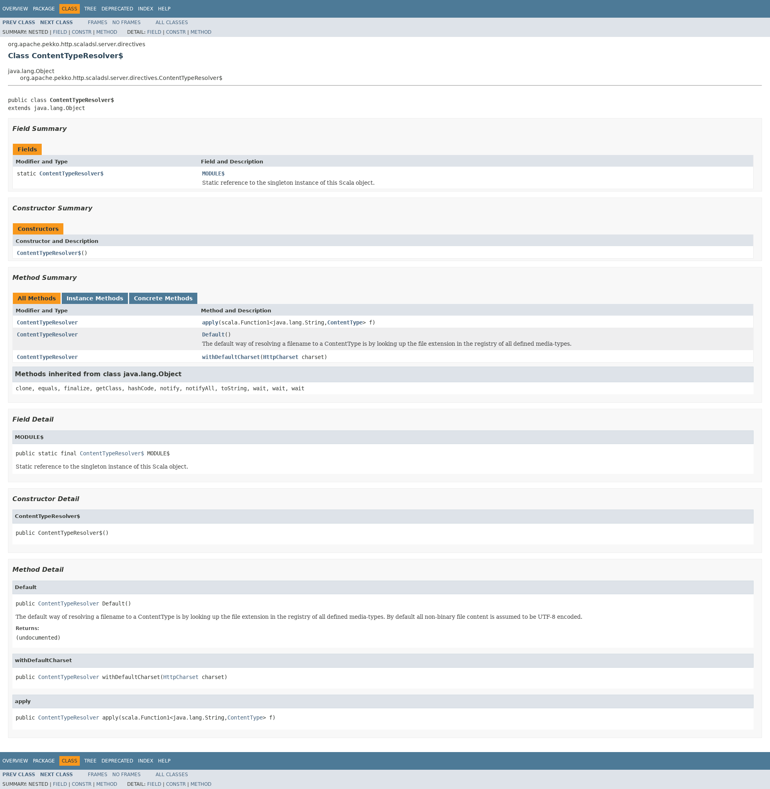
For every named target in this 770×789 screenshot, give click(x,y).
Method (106, 32)
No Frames (126, 22)
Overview (15, 9)
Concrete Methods (163, 298)
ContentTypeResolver (47, 322)
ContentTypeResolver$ (71, 173)
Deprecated (117, 9)
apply (210, 322)
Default (213, 334)
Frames (97, 22)
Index (145, 9)
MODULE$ (213, 173)
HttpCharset (280, 357)
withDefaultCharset (231, 357)
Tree (90, 9)
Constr (81, 32)
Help (164, 9)
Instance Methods (95, 298)
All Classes (172, 22)
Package (44, 9)
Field (60, 32)
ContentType (345, 322)
